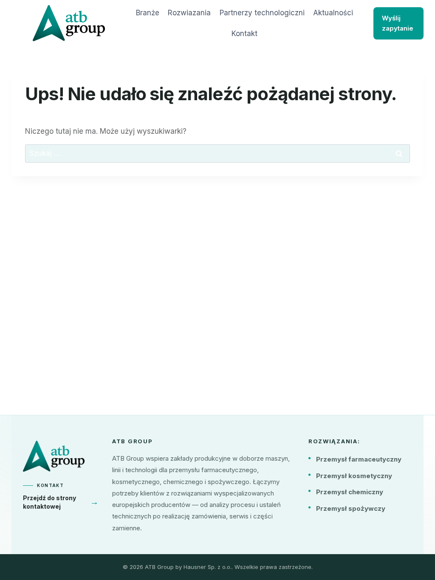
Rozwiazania (189, 12)
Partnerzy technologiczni (262, 12)
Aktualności (333, 12)
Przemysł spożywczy (350, 508)
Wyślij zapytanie (397, 23)
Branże (147, 12)
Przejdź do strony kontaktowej (61, 502)
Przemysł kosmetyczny (354, 476)
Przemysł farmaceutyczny (358, 459)
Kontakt (244, 33)
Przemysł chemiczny (349, 492)
